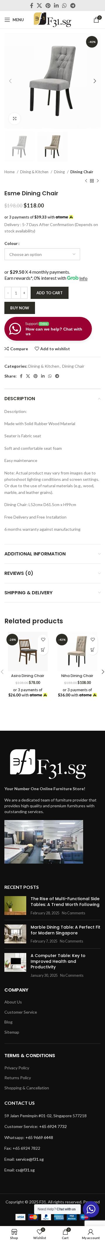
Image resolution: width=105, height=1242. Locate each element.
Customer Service (20, 1012)
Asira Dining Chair (27, 675)
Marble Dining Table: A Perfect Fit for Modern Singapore (65, 930)
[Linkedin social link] (56, 5)
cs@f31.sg (25, 1169)
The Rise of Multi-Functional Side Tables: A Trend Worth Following (65, 901)
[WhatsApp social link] (64, 5)
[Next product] (98, 181)
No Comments (73, 913)
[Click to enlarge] (14, 118)
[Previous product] (86, 181)
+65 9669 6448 (39, 1137)
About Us (13, 1001)
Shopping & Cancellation (26, 1087)
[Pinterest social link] (48, 5)
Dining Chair (81, 171)
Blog (8, 1021)
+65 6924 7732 (53, 1126)
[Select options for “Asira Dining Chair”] (43, 650)
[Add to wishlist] (43, 640)
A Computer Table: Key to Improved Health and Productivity (58, 961)
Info (83, 278)
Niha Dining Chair (77, 675)
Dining (60, 171)
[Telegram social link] (73, 5)
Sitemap (11, 1032)
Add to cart (49, 292)
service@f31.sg (30, 1159)
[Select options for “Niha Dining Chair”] (93, 650)
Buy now (19, 308)
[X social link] (39, 5)
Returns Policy (17, 1077)
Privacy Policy (16, 1067)
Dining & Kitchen (34, 171)
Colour (11, 243)
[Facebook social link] (31, 5)
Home (9, 171)
